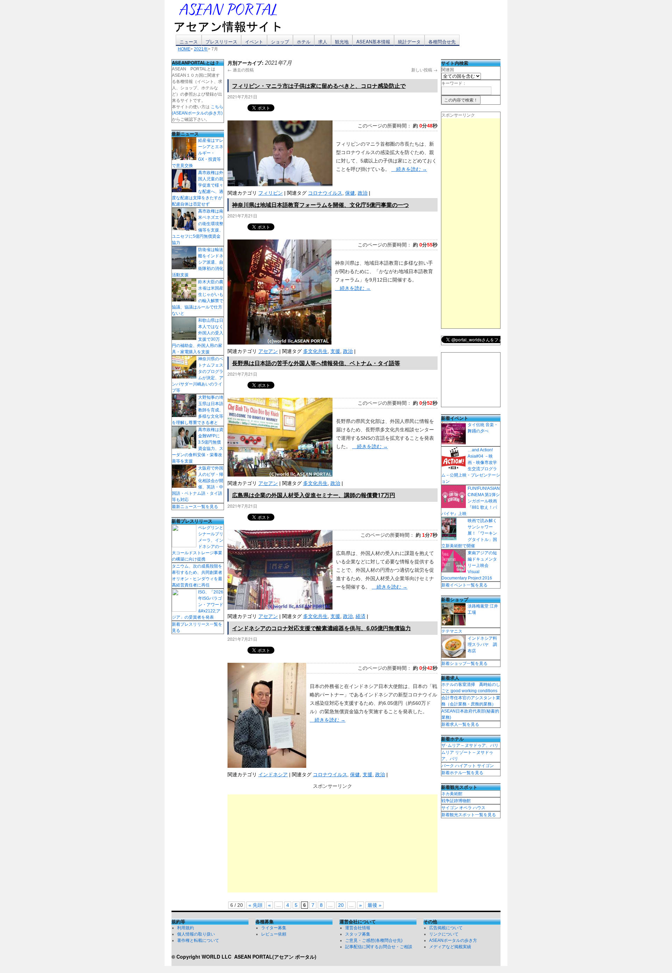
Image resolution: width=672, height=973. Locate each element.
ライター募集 (273, 927)
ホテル (303, 41)
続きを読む (409, 169)
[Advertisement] (332, 843)
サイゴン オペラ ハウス (463, 807)
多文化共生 (315, 351)
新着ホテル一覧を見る (462, 772)
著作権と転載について (198, 940)
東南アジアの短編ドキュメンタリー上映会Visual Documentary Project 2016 (469, 565)
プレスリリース (221, 41)
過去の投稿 (240, 69)
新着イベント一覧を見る (464, 585)
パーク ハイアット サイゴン (467, 765)
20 (341, 905)
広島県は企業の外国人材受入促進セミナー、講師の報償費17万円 (313, 495)
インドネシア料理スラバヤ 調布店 (482, 644)
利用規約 (185, 927)
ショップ (280, 41)
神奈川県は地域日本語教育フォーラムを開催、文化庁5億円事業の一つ (320, 205)
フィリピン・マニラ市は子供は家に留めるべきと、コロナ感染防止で (319, 86)
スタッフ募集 (357, 934)
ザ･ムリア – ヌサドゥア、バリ (469, 745)
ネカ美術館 (451, 793)
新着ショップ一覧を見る (464, 663)
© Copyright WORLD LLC (203, 956)
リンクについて (443, 934)
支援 (335, 351)
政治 (363, 193)
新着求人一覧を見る (460, 724)
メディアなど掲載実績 (450, 946)
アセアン (268, 351)
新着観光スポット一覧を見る (468, 814)
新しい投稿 (424, 69)
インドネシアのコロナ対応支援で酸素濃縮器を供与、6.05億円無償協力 (321, 628)
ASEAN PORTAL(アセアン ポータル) (275, 956)
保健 (350, 193)
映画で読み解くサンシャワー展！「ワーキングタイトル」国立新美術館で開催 (469, 533)
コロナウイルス (325, 193)
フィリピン (270, 193)
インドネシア (273, 774)
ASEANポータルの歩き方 (453, 940)
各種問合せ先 (442, 41)
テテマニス (451, 631)
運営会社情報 (357, 927)
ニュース (189, 41)
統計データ (409, 41)
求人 (322, 41)
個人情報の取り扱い (196, 934)
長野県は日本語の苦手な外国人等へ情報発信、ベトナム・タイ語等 (316, 363)
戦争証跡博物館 (456, 800)
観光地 (342, 41)
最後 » (375, 905)
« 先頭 (255, 905)
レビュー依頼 (273, 934)
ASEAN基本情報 (373, 41)
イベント (254, 41)
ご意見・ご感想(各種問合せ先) (373, 940)
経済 (360, 616)
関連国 (447, 69)
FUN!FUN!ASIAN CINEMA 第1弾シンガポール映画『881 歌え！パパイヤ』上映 (470, 501)
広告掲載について (446, 927)
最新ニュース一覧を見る (195, 506)
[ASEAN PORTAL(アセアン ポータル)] (233, 17)
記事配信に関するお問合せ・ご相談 (378, 946)
